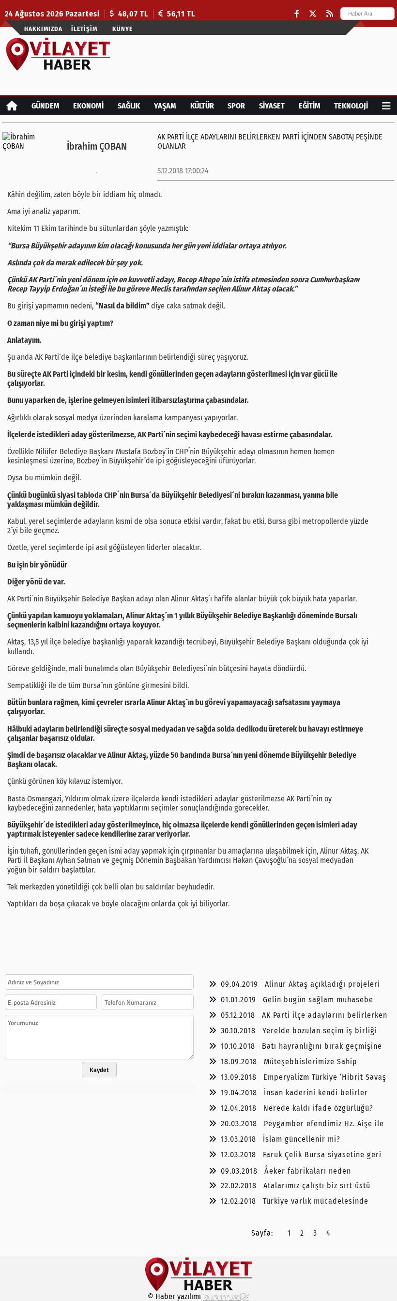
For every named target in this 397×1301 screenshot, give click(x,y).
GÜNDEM (45, 105)
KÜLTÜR (202, 105)
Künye (122, 28)
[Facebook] (296, 13)
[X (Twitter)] (313, 13)
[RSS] (329, 13)
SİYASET (272, 105)
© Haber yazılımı (175, 1296)
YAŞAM (165, 105)
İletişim (84, 28)
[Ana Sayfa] (12, 105)
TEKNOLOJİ (351, 105)
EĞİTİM (310, 105)
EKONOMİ (88, 105)
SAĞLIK (129, 105)
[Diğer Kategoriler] (386, 105)
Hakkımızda (43, 28)
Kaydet (99, 1069)
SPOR (236, 105)
